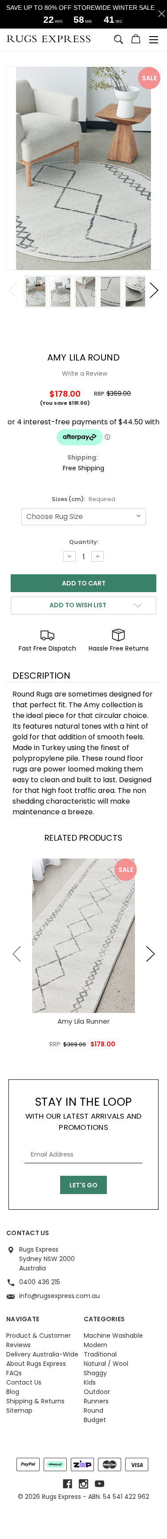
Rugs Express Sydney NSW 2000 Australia (47, 1259)
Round (93, 1410)
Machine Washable (113, 1335)
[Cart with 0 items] (136, 40)
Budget (95, 1419)
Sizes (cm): (83, 499)
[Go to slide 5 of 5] (17, 954)
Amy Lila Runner (83, 1021)
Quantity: (83, 542)
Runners (96, 1401)
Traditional (100, 1354)
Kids (90, 1382)
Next (154, 290)
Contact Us (23, 1382)
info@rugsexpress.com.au (59, 1295)
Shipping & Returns (35, 1401)
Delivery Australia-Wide (42, 1354)
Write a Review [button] (84, 373)
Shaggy (95, 1373)
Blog (12, 1391)
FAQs (14, 1373)
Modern (95, 1344)
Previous (13, 290)
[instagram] (83, 1484)
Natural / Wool (106, 1363)
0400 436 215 (39, 1282)
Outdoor (97, 1391)
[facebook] (67, 1484)
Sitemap (19, 1410)
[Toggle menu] (154, 40)
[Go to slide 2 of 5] (150, 954)
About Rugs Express (36, 1363)
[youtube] (99, 1484)
